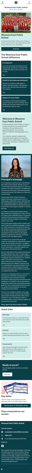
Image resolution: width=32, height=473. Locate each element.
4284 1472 (8, 435)
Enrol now (16, 49)
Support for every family (11, 98)
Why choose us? (9, 148)
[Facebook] (2, 447)
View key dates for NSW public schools (16, 405)
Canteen (5, 330)
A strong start (7, 63)
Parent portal (7, 344)
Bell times (6, 315)
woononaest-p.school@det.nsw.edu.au (16, 432)
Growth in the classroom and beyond (15, 80)
